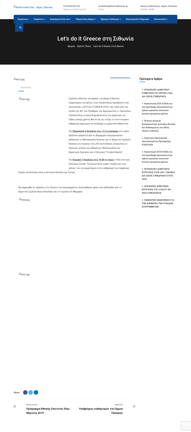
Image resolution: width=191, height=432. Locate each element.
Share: (17, 392)
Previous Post (31, 405)
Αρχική (71, 46)
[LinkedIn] (36, 392)
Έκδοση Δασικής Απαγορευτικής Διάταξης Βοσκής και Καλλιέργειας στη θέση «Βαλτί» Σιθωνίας (158, 126)
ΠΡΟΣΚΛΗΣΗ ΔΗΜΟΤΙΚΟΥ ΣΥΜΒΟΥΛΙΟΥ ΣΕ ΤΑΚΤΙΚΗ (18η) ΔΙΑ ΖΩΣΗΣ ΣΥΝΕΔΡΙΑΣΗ (157, 93)
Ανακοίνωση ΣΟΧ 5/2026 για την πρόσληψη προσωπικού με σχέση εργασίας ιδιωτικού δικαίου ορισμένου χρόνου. (157, 108)
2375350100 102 (71, 6)
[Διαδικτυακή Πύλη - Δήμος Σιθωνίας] (33, 7)
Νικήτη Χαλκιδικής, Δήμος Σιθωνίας (159, 6)
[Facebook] (25, 392)
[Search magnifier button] (19, 27)
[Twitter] (30, 392)
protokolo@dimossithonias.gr (113, 6)
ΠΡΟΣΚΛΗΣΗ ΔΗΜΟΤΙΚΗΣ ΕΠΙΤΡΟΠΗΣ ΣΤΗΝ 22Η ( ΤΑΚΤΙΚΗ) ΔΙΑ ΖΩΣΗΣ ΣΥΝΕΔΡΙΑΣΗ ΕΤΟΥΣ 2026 (158, 174)
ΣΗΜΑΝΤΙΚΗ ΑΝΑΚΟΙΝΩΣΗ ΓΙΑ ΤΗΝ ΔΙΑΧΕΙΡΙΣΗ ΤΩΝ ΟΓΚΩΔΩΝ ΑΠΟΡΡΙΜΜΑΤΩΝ (158, 203)
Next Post (119, 405)
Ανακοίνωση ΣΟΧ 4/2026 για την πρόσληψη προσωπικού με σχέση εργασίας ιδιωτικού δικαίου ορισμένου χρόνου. (157, 157)
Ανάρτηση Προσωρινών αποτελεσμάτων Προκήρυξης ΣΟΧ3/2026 (156, 141)
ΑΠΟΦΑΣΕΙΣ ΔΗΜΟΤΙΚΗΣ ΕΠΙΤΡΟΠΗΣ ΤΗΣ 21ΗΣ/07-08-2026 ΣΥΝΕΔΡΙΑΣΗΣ (156, 189)
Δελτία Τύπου (84, 46)
